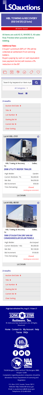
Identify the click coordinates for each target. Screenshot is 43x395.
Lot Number (10, 115)
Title (7, 110)
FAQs (25, 332)
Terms (19, 332)
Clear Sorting (10, 128)
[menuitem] (22, 105)
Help (37, 329)
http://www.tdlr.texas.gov (25, 387)
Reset (20, 93)
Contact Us (17, 329)
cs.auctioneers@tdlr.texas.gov (24, 389)
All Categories (20, 88)
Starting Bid (9, 119)
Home (7, 329)
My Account (28, 329)
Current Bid (9, 124)
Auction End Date (12, 106)
